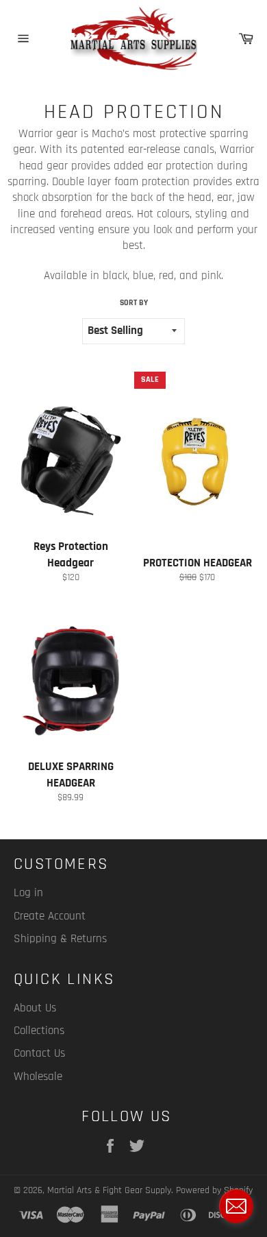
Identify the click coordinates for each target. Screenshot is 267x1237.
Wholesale (38, 1076)
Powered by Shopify (214, 1190)
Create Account (50, 916)
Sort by (134, 303)
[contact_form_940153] (236, 1206)
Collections (39, 1030)
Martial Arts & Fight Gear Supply (109, 1190)
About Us (35, 1008)
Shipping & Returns (60, 938)
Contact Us (39, 1053)
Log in (28, 892)
